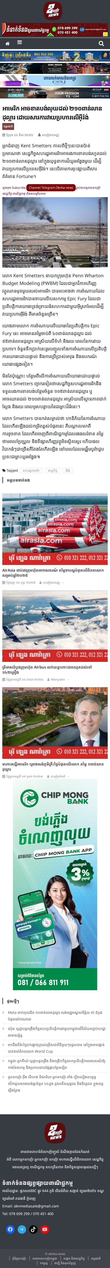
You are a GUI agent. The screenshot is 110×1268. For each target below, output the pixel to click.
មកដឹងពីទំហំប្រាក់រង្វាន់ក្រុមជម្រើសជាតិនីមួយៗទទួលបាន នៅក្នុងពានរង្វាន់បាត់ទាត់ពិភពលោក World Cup (56, 1048)
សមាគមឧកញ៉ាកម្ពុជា (44, 1258)
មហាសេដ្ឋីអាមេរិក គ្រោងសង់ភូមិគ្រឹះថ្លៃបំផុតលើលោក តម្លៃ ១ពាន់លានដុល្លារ (53, 766)
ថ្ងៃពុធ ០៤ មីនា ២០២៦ (19, 135)
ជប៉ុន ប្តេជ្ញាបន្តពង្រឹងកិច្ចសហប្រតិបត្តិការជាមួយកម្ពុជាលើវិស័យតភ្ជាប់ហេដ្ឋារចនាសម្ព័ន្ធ (57, 1032)
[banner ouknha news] (55, 29)
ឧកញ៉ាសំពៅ (58, 776)
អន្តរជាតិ (8, 126)
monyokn (58, 679)
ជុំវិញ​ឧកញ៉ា (19, 1258)
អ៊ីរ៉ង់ (67, 470)
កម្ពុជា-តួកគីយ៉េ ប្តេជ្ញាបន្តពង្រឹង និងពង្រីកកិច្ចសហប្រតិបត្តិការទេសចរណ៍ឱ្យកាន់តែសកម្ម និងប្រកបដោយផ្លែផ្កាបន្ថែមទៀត (56, 1064)
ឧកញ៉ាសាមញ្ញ (51, 582)
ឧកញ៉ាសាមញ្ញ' (50, 135)
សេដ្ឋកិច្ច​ (52, 470)
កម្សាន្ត (44, 1263)
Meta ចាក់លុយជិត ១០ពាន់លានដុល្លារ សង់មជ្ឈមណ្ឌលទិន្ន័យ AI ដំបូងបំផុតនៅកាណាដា (55, 1015)
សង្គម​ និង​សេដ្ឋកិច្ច (74, 1258)
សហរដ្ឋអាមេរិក (31, 470)
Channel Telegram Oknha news (51, 187)
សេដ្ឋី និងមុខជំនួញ (65, 1263)
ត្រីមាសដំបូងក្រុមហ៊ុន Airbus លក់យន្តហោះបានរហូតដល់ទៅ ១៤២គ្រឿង (47, 669)
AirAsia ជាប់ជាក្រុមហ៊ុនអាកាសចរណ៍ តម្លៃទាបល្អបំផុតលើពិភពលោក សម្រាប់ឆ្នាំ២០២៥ (53, 573)
